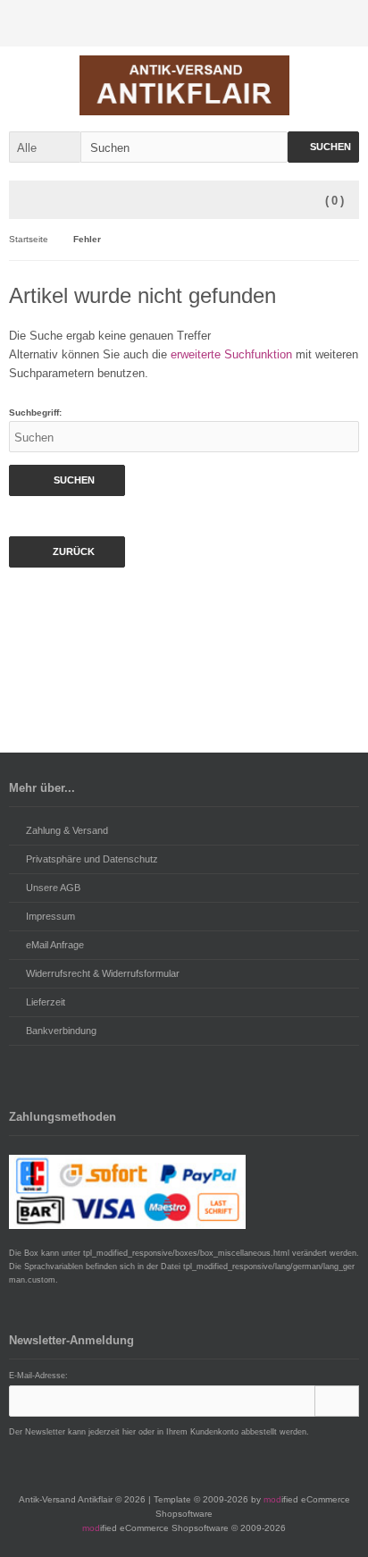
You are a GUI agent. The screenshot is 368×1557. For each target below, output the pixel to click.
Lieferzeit (45, 1002)
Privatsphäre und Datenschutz (92, 859)
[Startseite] (265, 23)
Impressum (50, 916)
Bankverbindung (61, 1030)
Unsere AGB (53, 887)
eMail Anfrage (55, 944)
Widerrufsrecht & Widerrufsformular (103, 973)
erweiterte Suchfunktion (231, 354)
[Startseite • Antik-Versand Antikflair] (184, 85)
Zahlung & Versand (67, 830)
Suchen (323, 147)
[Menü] (29, 201)
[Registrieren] (340, 23)
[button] (44, 147)
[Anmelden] (303, 23)
